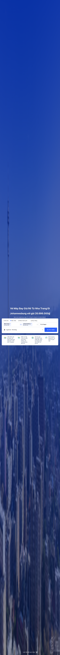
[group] (12, 324)
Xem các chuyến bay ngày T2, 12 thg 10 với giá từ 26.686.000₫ (29, 317)
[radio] (6, 320)
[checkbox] (34, 320)
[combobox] (33, 324)
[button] (48, 2)
